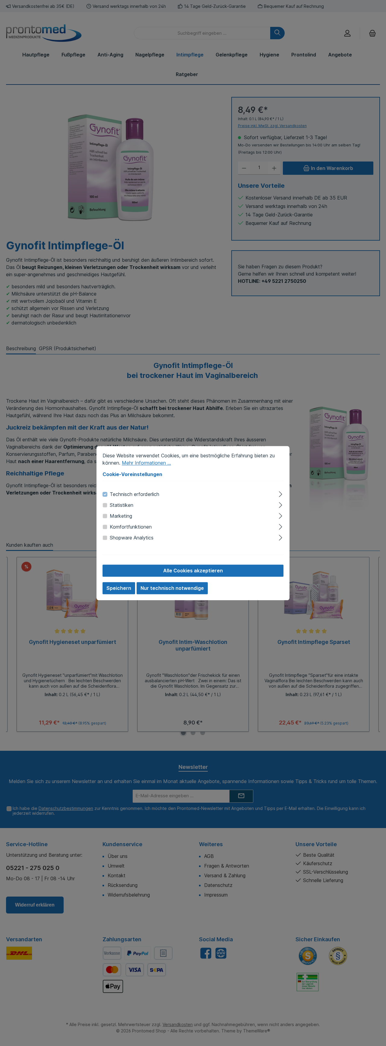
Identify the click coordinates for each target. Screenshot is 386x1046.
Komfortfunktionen (131, 527)
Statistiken (121, 505)
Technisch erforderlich (134, 494)
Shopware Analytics (131, 538)
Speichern (118, 588)
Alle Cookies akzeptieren (193, 571)
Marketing (121, 516)
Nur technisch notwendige (172, 588)
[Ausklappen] (280, 493)
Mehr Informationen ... (146, 463)
